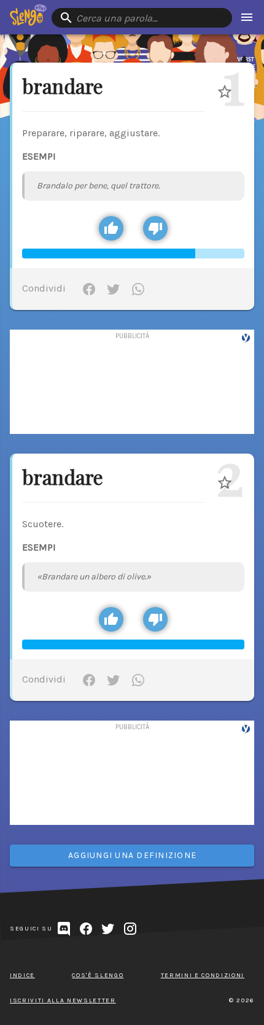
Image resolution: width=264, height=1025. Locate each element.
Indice (22, 975)
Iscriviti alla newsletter (63, 1000)
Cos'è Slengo (97, 975)
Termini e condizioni (202, 975)
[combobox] (142, 18)
